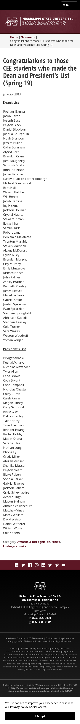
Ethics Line (51, 638)
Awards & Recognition (33, 542)
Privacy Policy (19, 707)
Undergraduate (14, 546)
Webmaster (42, 685)
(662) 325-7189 (41, 621)
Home (14, 37)
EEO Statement (35, 638)
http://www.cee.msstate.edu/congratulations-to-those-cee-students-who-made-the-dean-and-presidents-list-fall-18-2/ (41, 689)
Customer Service (15, 638)
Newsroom (28, 37)
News (56, 542)
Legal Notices (66, 638)
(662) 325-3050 (41, 618)
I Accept (40, 716)
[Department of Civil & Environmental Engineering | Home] (40, 21)
